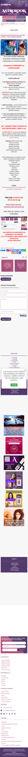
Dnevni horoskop (5, 660)
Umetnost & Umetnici (14, 363)
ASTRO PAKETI (14, 137)
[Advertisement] (14, 337)
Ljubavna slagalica (15, 570)
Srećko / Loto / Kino (15, 568)
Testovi (3, 726)
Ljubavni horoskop (15, 392)
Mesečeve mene (5, 735)
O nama (3, 685)
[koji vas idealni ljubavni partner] (14, 445)
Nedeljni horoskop (5, 662)
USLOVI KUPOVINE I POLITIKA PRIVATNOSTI (12, 754)
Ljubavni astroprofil (6, 727)
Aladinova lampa (14, 564)
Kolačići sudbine (14, 563)
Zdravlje (15, 366)
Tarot (2, 729)
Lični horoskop (4, 677)
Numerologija (4, 733)
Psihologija (14, 359)
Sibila (2, 695)
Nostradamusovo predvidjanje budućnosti (11, 741)
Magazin (7, 22)
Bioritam (3, 743)
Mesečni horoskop (5, 664)
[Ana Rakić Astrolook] (14, 517)
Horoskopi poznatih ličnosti (7, 737)
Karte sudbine (4, 731)
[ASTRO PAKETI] (14, 425)
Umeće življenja (14, 360)
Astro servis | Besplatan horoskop (9, 724)
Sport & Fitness (14, 364)
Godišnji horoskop (5, 665)
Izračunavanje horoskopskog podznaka (10, 745)
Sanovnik (3, 739)
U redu (14, 385)
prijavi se (21, 649)
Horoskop (3, 675)
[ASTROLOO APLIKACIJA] (14, 462)
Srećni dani (14, 391)
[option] (7, 266)
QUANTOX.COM (19, 753)
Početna (2, 22)
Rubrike (3, 681)
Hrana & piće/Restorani (15, 367)
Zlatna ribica (14, 567)
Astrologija (12, 22)
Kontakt (3, 683)
